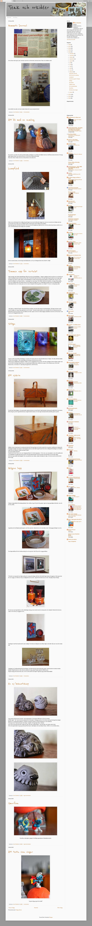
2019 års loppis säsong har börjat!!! (75, 169)
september (72, 59)
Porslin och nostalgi (73, 371)
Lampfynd (13, 168)
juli (70, 62)
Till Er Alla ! (76, 336)
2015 (69, 50)
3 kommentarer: (27, 367)
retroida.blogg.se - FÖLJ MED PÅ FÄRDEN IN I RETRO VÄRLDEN (75, 167)
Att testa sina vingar (20, 852)
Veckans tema (76, 145)
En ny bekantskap (18, 684)
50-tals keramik (71, 192)
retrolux (70, 173)
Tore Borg (15, 17)
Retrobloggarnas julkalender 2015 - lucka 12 (77, 346)
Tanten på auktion (72, 539)
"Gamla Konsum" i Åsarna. (74, 334)
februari (71, 71)
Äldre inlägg (60, 907)
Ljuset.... (75, 303)
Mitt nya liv (70, 536)
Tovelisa (70, 205)
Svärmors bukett (77, 224)
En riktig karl (76, 193)
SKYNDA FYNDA (72, 143)
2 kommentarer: (27, 112)
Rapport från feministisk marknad (74, 188)
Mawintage (70, 449)
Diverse (69, 530)
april (71, 68)
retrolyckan (70, 445)
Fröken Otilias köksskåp (73, 162)
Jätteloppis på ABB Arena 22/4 (74, 174)
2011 (69, 98)
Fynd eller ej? (71, 201)
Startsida (9, 17)
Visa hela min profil (71, 39)
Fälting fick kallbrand (78, 154)
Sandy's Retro (71, 283)
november (72, 55)
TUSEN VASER (71, 292)
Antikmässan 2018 (72, 202)
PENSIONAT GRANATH (73, 219)
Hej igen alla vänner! (78, 460)
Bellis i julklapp (77, 487)
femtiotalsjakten (72, 250)
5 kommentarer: (27, 316)
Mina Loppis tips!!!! (77, 521)
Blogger (51, 917)
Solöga (11, 324)
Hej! (69, 312)
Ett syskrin (14, 375)
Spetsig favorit (71, 163)
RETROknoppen (72, 344)
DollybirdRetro (71, 504)
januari (71, 92)
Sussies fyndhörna (72, 399)
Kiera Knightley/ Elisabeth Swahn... (75, 130)
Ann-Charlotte (78, 22)
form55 (69, 265)
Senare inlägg (12, 907)
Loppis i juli (70, 446)
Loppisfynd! (70, 215)
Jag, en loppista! (72, 541)
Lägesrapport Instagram (73, 220)
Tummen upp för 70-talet (22, 271)
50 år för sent (71, 389)
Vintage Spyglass (72, 223)
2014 (69, 51)
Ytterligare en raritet (78, 372)
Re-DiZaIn (70, 232)
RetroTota (70, 380)
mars (71, 70)
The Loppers (71, 486)
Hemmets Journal (17, 25)
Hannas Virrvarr (71, 529)
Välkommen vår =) (77, 390)
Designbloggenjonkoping (74, 459)
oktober (71, 57)
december (72, 53)
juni (70, 64)
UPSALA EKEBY (71, 495)
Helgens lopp (15, 468)
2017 (69, 46)
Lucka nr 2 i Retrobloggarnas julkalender (77, 428)
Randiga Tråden (72, 241)
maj (70, 66)
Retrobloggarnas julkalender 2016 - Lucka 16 (77, 267)
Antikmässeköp (77, 478)
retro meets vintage (72, 513)
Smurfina (13, 803)
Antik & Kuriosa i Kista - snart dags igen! (77, 438)
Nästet (69, 468)
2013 (69, 94)
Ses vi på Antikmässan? (73, 251)
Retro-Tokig (71, 426)
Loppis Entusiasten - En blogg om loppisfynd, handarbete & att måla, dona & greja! (75, 128)
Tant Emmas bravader (73, 187)
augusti (71, 60)
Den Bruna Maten (72, 134)
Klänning (75, 450)
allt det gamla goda (72, 408)
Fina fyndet (71, 311)
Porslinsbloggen (72, 214)
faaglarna (70, 412)
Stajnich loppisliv (72, 302)
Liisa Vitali (70, 422)
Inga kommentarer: (27, 795)
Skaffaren (70, 153)
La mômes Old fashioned (74, 477)
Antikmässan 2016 (77, 316)
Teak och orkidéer (28, 7)
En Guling (76, 293)
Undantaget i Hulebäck (73, 421)
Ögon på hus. (71, 409)
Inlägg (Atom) (19, 909)
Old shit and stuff (72, 353)
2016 (69, 48)
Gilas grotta (71, 315)
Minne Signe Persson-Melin (73, 140)
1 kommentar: (26, 160)
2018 (69, 44)
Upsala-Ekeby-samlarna (73, 362)
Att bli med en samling (21, 120)
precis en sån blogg (72, 139)
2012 (69, 96)
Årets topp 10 (76, 496)
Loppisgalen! (71, 274)
